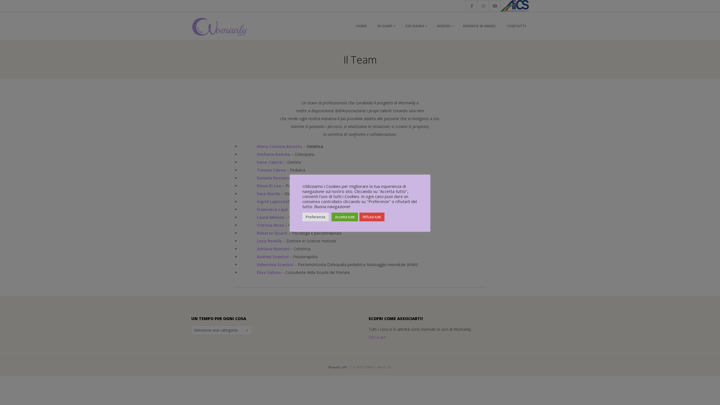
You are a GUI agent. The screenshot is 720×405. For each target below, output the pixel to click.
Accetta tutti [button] (345, 216)
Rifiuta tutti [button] (372, 216)
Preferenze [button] (315, 216)
